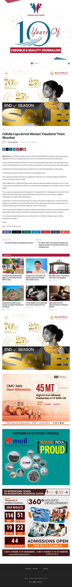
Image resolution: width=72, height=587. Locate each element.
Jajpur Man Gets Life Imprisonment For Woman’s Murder (58, 305)
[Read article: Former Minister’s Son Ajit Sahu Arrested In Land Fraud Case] (36, 293)
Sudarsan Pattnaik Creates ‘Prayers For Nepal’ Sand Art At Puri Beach (12, 305)
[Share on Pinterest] (17, 149)
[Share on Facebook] (3, 149)
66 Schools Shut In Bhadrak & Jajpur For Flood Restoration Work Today (12, 278)
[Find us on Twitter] (31, 582)
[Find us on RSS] (41, 582)
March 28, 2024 (25, 142)
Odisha (8, 129)
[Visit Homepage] (34, 63)
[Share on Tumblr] (21, 149)
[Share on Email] (24, 149)
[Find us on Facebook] (29, 582)
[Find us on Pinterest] (39, 582)
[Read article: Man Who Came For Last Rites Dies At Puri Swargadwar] (60, 266)
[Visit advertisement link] (36, 30)
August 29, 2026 (7, 282)
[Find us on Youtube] (34, 582)
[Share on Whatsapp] (10, 149)
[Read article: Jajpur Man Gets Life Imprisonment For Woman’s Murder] (60, 293)
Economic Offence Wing (13, 226)
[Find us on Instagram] (36, 582)
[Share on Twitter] (7, 149)
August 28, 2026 (54, 280)
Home (3, 129)
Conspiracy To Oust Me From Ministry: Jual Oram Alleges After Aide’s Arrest (35, 278)
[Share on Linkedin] (14, 149)
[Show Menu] (69, 63)
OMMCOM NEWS (13, 142)
